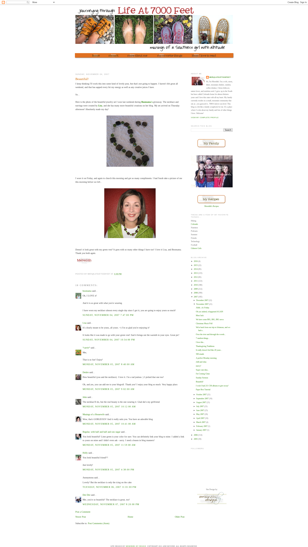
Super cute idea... (202, 370)
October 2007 (201, 394)
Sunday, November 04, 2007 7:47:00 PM (108, 315)
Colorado (194, 224)
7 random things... (203, 338)
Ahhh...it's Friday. (203, 308)
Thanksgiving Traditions (205, 346)
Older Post (179, 516)
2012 (196, 277)
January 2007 (201, 430)
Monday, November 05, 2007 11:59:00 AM (109, 445)
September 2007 (202, 398)
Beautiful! (199, 382)
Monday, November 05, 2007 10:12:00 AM (109, 406)
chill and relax (201, 362)
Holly (85, 452)
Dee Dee (86, 495)
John (85, 397)
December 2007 (202, 300)
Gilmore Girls (196, 248)
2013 (196, 273)
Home (130, 516)
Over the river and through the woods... (211, 334)
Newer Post (80, 516)
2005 (196, 439)
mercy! (198, 366)
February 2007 (202, 426)
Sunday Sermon (202, 378)
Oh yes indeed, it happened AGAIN (209, 312)
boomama (87, 291)
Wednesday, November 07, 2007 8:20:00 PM (111, 504)
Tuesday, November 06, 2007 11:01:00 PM (109, 487)
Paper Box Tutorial (203, 389)
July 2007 (200, 406)
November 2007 (202, 304)
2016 (196, 261)
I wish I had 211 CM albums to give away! (212, 386)
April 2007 (200, 418)
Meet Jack (200, 315)
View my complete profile (205, 117)
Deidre (86, 372)
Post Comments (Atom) (98, 523)
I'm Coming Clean (203, 374)
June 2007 (200, 410)
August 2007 (201, 402)
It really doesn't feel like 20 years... (209, 350)
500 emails (200, 354)
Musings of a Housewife (94, 414)
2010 (196, 285)
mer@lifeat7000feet (220, 77)
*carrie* (86, 347)
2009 (196, 289)
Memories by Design (136, 546)
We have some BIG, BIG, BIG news (210, 319)
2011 (196, 281)
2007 (196, 297)
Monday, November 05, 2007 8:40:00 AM (108, 364)
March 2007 (201, 422)
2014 (196, 269)
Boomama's (147, 102)
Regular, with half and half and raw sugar (101, 432)
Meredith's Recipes (211, 206)
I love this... (200, 342)
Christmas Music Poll (204, 323)
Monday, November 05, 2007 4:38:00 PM (108, 469)
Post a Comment (82, 512)
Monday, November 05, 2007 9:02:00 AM (108, 389)
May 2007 (200, 414)
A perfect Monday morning (206, 358)
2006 (196, 435)
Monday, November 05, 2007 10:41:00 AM (109, 424)
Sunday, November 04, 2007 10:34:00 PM (109, 339)
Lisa (100, 105)
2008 (196, 293)
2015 (196, 265)
